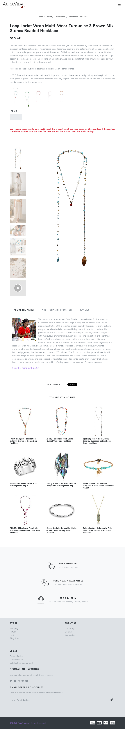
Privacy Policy (16, 656)
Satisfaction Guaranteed (21, 662)
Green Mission (16, 659)
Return (13, 631)
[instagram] (19, 680)
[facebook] (15, 680)
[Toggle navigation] (119, 5)
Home (40, 16)
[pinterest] (22, 680)
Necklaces (60, 16)
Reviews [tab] (85, 309)
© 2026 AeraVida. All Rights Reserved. (28, 722)
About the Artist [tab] (24, 309)
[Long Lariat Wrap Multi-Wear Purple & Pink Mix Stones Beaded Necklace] (50, 96)
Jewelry (49, 16)
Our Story (69, 628)
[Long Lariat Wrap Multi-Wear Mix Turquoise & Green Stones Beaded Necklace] (27, 98)
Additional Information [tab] (57, 309)
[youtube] (26, 680)
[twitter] (11, 680)
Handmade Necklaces (78, 16)
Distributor (70, 634)
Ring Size (14, 638)
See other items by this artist (25, 367)
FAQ (12, 634)
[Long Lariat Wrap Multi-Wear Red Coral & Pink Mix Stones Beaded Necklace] (38, 96)
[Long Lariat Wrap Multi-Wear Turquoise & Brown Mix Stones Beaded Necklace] (15, 97)
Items (13, 110)
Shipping (14, 628)
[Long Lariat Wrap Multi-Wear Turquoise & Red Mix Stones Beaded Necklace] (61, 96)
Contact (68, 631)
